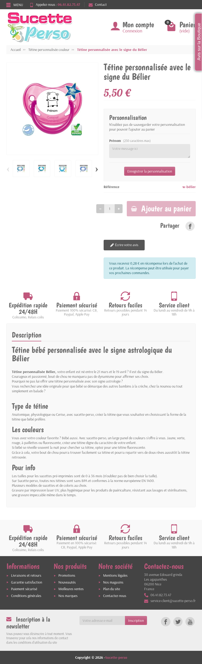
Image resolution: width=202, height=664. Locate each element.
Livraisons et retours (26, 575)
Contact (101, 4)
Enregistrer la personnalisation (149, 171)
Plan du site (111, 588)
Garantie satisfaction (26, 582)
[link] (190, 226)
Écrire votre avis (126, 244)
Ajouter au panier (166, 208)
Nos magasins (113, 582)
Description (26, 334)
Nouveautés (67, 582)
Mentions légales (115, 575)
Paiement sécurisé (24, 588)
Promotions (66, 575)
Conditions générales (26, 595)
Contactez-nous (114, 595)
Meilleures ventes (71, 588)
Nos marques (68, 595)
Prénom (130, 140)
